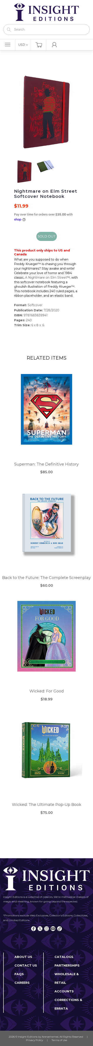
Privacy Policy (34, 1040)
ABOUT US (23, 957)
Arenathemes (50, 1036)
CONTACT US (25, 965)
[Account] (54, 44)
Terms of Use (59, 1040)
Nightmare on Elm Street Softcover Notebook (45, 194)
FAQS (19, 974)
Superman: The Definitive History (46, 464)
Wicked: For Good (46, 691)
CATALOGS (64, 957)
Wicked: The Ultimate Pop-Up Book (46, 804)
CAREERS (22, 983)
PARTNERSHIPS (67, 965)
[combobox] (46, 29)
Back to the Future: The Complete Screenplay (46, 578)
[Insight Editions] (46, 12)
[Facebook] (33, 928)
